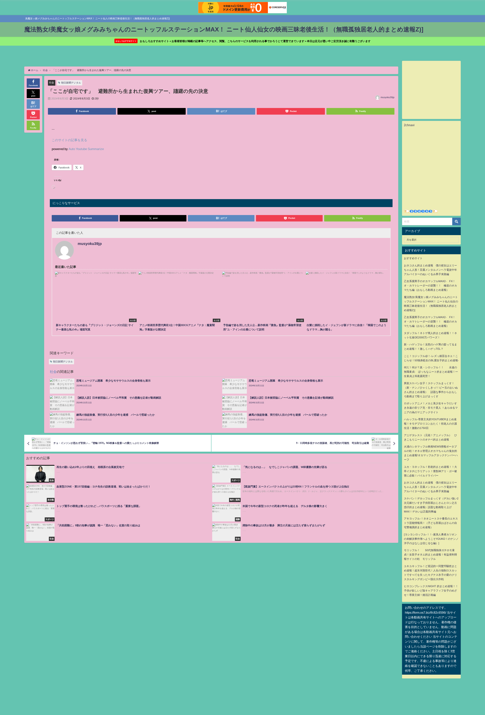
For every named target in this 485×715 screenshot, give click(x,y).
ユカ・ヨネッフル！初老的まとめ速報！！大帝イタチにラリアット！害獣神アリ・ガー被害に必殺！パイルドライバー (430, 471)
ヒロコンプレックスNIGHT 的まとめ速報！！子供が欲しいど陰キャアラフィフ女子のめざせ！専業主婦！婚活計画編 (431, 590)
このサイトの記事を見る (69, 140)
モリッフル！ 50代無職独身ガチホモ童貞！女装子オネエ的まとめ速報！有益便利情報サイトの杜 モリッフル (430, 554)
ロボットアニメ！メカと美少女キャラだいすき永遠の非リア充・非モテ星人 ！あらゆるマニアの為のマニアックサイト (431, 407)
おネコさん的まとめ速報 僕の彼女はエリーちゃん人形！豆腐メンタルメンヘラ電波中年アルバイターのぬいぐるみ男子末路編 (430, 269)
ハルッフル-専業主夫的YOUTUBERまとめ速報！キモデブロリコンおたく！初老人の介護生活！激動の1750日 (430, 423)
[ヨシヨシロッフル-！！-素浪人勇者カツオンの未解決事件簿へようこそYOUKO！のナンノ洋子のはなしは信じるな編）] (431, 538)
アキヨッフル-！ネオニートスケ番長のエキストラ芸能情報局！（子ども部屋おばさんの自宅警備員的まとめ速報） (431, 523)
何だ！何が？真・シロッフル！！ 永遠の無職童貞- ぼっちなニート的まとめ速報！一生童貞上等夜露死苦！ (431, 371)
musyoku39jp (387, 97)
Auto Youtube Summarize (86, 148)
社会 (51, 82)
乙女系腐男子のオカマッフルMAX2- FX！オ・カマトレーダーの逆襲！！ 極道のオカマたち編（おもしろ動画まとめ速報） (430, 285)
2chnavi (409, 125)
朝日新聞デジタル (71, 82)
